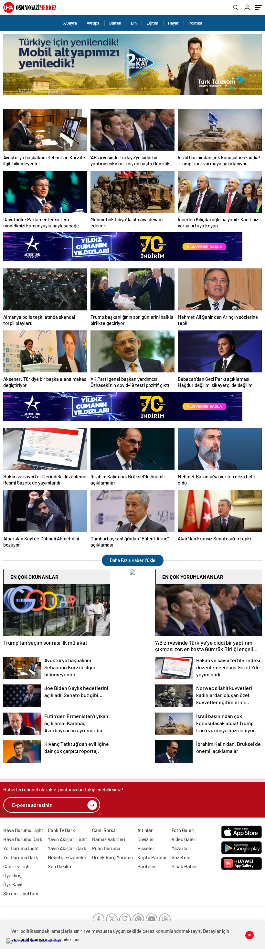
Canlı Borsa (104, 830)
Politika (195, 23)
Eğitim (152, 23)
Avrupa (93, 23)
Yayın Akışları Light (67, 839)
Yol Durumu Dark (20, 857)
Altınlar (145, 830)
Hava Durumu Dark (22, 839)
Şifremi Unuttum (20, 893)
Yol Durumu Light (21, 848)
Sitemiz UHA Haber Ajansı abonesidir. (37, 941)
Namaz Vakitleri (108, 839)
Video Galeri (184, 839)
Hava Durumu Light (23, 830)
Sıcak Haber (184, 866)
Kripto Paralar (152, 857)
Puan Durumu (106, 848)
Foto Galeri (183, 830)
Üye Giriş (12, 875)
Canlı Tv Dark (61, 830)
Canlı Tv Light (17, 866)
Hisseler (145, 848)
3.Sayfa (70, 23)
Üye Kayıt (13, 884)
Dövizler (145, 839)
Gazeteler (182, 857)
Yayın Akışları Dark (67, 848)
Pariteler (146, 866)
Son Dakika (59, 866)
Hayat (173, 23)
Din (134, 23)
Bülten (115, 23)
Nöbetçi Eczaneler (67, 857)
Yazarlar (180, 848)
